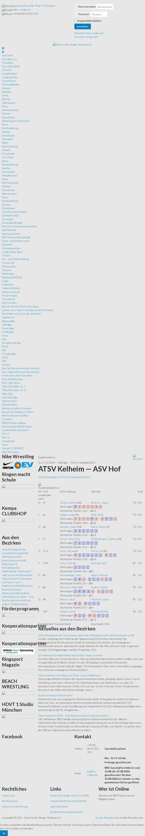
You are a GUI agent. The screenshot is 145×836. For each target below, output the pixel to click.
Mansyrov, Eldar (69, 587)
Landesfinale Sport (12, 251)
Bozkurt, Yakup (99, 502)
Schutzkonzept (10, 215)
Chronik (6, 69)
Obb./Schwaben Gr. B (14, 390)
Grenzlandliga (9, 397)
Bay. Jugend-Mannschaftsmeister (21, 371)
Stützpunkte (9, 266)
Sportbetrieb (9, 229)
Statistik (6, 91)
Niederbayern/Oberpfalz (15, 120)
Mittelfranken (9, 175)
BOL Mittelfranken (12, 379)
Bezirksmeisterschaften (15, 415)
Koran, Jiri (97, 551)
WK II (5, 433)
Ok (3, 833)
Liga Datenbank (59, 806)
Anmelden (82, 26)
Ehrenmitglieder (11, 84)
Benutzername (87, 6)
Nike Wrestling (10, 452)
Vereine (6, 88)
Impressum (8, 795)
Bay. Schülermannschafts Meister (21, 368)
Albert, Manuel (99, 575)
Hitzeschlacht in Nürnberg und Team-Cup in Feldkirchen (69, 675)
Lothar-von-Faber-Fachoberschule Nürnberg (27, 310)
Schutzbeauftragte (12, 222)
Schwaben (7, 139)
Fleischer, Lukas (100, 599)
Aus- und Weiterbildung (15, 259)
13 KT (60, 477)
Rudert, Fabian (99, 587)
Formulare (8, 219)
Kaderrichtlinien (11, 288)
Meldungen (8, 273)
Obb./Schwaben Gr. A (14, 386)
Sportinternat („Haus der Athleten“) (22, 313)
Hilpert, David (67, 611)
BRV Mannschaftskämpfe (16, 237)
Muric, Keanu (98, 526)
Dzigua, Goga (67, 514)
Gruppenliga (9, 353)
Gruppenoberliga (11, 342)
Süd (4, 339)
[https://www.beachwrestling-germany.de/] (18, 695)
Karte (5, 95)
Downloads (8, 117)
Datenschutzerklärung (15, 806)
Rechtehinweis (10, 801)
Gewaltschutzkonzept (14, 211)
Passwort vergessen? (86, 36)
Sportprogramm (11, 233)
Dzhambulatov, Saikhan (104, 538)
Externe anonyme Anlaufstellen (19, 226)
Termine (6, 270)
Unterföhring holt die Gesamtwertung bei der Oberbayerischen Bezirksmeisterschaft (86, 635)
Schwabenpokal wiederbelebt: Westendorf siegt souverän (70, 655)
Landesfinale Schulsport (15, 430)
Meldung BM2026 (12, 277)
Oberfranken (9, 193)
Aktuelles (7, 244)
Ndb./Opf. (7, 393)
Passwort (83, 14)
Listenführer (9, 80)
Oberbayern (9, 102)
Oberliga (7, 324)
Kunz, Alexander (69, 551)
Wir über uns (9, 59)
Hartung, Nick (98, 563)
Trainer (6, 255)
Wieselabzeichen (11, 248)
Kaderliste (8, 284)
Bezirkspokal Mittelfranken (17, 426)
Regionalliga (8, 321)
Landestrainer (10, 77)
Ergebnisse (8, 317)
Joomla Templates (105, 817)
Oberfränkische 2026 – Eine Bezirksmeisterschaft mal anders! (73, 715)
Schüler (6, 364)
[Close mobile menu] (3, 51)
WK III (6, 437)
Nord (5, 335)
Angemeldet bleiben (89, 20)
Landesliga (8, 331)
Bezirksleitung (10, 109)
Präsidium (7, 62)
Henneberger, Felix (70, 575)
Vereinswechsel (11, 291)
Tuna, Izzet (66, 563)
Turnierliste (8, 299)
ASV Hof (85, 477)
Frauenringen (9, 295)
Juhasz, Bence (68, 502)
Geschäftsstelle (11, 66)
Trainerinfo (8, 262)
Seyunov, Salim (68, 526)
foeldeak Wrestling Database (66, 812)
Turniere (7, 419)
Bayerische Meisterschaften (18, 411)
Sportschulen (9, 302)
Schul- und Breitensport (15, 240)
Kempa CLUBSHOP (13, 448)
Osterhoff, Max (99, 611)
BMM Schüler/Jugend (14, 422)
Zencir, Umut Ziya (70, 538)
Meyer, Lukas (67, 599)
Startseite (7, 55)
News (5, 106)
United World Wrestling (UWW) (68, 801)
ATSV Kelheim (72, 477)
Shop (5, 444)
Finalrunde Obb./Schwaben (17, 375)
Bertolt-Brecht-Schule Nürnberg (20, 306)
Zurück (43, 477)
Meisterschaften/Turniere (17, 408)
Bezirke (6, 99)
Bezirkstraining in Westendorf (55, 695)
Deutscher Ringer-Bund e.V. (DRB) (69, 795)
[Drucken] (138, 456)
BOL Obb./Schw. (11, 382)
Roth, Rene (97, 514)
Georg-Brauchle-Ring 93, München (35, 5)
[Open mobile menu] (3, 48)
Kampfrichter (9, 73)
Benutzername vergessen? (89, 33)
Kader (5, 281)
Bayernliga (8, 328)
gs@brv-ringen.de (21, 9)
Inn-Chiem (8, 157)
